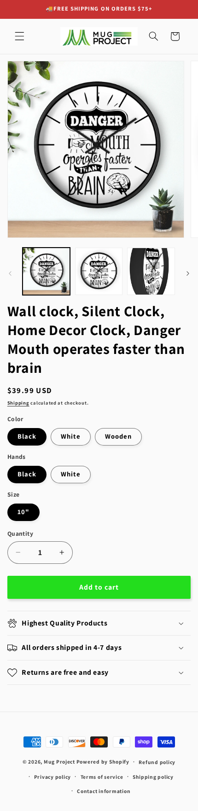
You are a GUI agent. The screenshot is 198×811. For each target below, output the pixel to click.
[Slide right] (188, 273)
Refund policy (157, 762)
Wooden (118, 436)
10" (23, 511)
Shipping (18, 403)
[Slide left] (10, 273)
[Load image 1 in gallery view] (46, 271)
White (71, 436)
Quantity (20, 533)
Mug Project (59, 761)
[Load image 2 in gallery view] (98, 271)
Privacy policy (52, 776)
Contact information (103, 791)
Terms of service (102, 776)
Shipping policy (153, 776)
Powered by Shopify (102, 761)
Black (26, 436)
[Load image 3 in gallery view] (151, 271)
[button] (19, 36)
